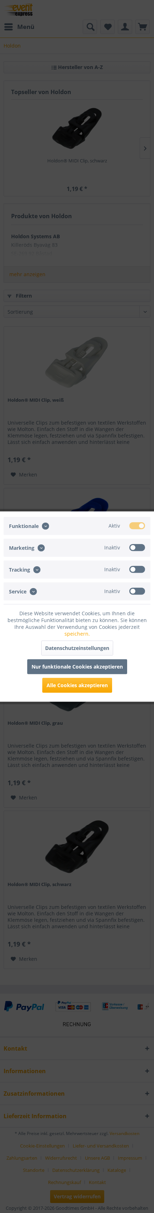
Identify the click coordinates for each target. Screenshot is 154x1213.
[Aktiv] (137, 525)
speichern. (77, 633)
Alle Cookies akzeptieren (77, 685)
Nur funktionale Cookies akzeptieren (77, 666)
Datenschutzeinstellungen (77, 648)
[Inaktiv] (137, 547)
